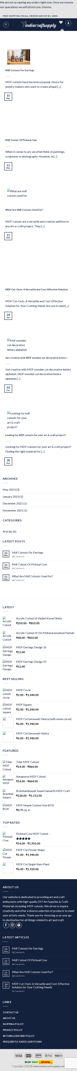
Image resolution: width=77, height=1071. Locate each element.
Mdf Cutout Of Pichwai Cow (29, 564)
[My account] (68, 23)
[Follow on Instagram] (12, 925)
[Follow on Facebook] (6, 925)
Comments (18, 556)
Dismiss (46, 7)
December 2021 (13, 503)
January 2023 (11, 496)
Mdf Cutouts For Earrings (27, 552)
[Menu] (6, 25)
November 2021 (13, 510)
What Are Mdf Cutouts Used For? (32, 576)
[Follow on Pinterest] (19, 925)
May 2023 (9, 489)
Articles (7, 531)
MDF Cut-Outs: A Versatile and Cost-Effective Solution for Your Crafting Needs (40, 985)
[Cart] (62, 30)
